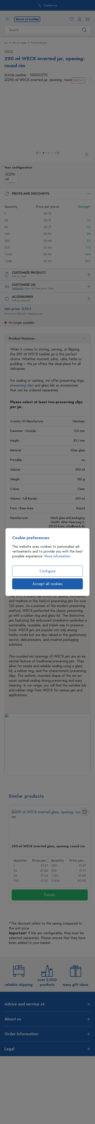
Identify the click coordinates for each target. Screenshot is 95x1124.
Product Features (21, 338)
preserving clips (22, 385)
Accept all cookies (47, 584)
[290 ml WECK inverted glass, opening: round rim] (50, 825)
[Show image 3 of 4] (48, 153)
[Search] (84, 29)
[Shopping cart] (87, 19)
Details (49, 895)
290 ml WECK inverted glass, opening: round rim (48, 846)
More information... (59, 556)
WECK (8, 51)
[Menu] (7, 19)
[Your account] (79, 19)
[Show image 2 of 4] (46, 153)
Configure (48, 571)
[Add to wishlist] (84, 812)
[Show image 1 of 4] (43, 153)
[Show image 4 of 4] (51, 153)
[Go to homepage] (27, 18)
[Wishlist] (71, 19)
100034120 (17, 288)
